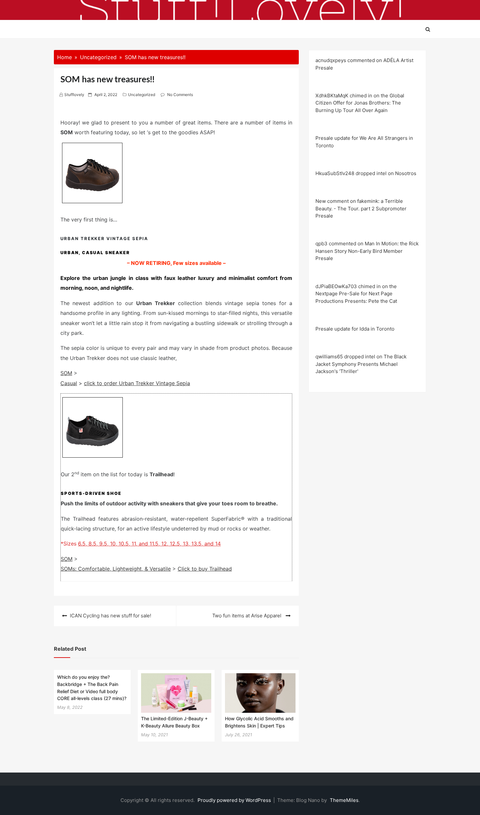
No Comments (180, 94)
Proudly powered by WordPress (235, 800)
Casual (68, 383)
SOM (66, 373)
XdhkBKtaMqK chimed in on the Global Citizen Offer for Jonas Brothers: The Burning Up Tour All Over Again (359, 102)
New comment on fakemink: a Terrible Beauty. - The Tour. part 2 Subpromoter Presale (361, 208)
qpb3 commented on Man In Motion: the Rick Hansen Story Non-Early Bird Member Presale (367, 250)
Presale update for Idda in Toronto (354, 329)
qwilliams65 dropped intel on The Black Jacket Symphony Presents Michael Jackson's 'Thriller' (361, 363)
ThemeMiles (344, 800)
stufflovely (74, 94)
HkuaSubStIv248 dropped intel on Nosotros (365, 173)
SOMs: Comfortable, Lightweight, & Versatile (116, 568)
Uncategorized (141, 94)
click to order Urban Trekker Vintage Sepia (137, 383)
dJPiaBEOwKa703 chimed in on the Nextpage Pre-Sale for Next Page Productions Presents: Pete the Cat (356, 293)
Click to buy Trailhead (205, 568)
